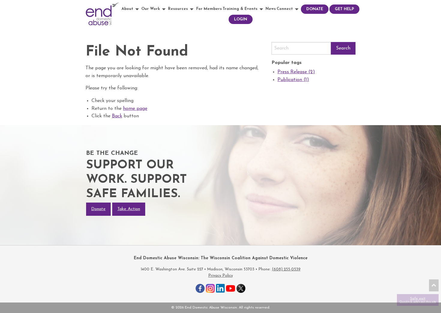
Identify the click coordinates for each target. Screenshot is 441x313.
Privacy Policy (220, 276)
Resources (178, 9)
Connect (285, 9)
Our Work (150, 9)
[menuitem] (131, 9)
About (127, 9)
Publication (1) (293, 79)
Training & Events (240, 9)
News (271, 9)
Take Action (128, 209)
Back (117, 116)
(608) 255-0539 (286, 269)
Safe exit (418, 300)
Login (240, 19)
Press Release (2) (296, 72)
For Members (209, 9)
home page (135, 108)
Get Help (344, 9)
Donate (314, 9)
